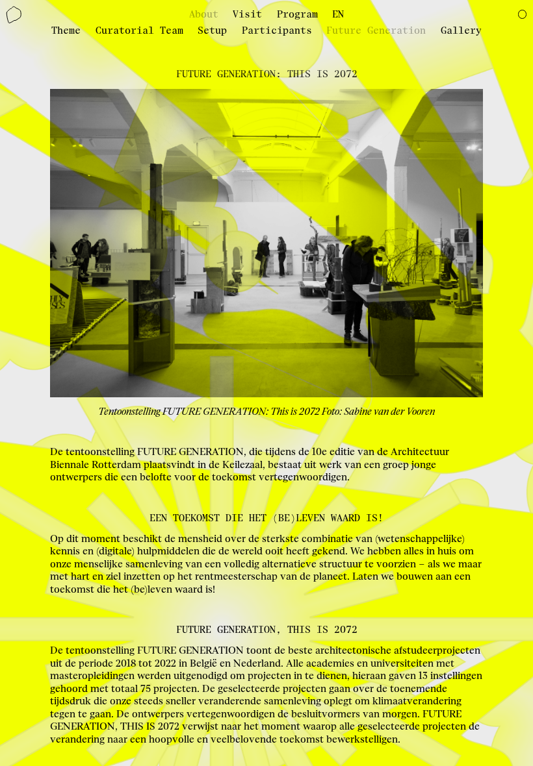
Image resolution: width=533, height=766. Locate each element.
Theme (66, 31)
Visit (247, 14)
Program (297, 14)
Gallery (461, 31)
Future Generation (376, 31)
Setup (212, 31)
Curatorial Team (139, 31)
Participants (277, 31)
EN (338, 14)
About (203, 14)
